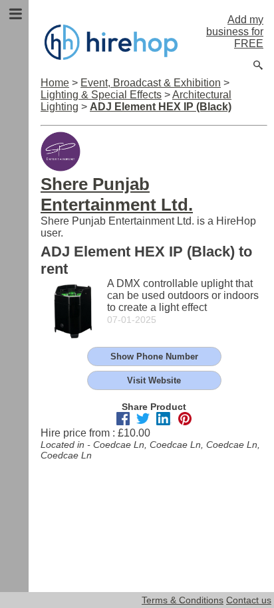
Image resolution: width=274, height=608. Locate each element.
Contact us (248, 600)
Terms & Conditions (182, 600)
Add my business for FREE (234, 31)
